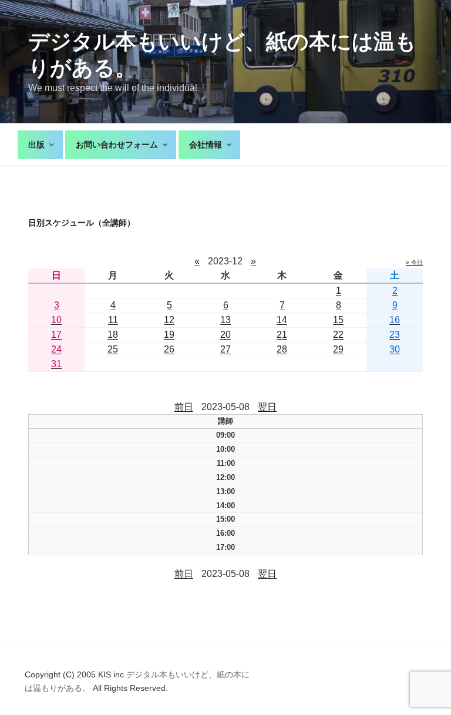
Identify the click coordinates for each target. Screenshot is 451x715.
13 (225, 320)
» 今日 (414, 262)
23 (394, 335)
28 (282, 349)
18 (112, 335)
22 (338, 335)
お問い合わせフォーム (117, 144)
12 (169, 320)
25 (112, 349)
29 (338, 349)
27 (225, 349)
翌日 (267, 407)
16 (394, 320)
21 (282, 335)
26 (169, 349)
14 (282, 320)
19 (169, 335)
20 (225, 335)
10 (56, 320)
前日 (183, 407)
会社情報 (205, 144)
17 (56, 335)
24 (56, 349)
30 (394, 349)
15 (338, 320)
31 (56, 364)
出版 (36, 144)
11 (113, 320)
